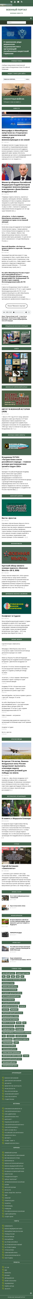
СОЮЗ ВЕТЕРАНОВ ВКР (10, 1127)
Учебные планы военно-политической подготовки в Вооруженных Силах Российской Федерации (16, 67)
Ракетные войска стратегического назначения (17, 1032)
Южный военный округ (10, 1065)
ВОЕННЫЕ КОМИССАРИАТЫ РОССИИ (14, 1168)
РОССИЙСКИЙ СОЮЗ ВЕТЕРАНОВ (13, 1132)
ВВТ (8, 976)
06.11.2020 (5, 926)
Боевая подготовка (23, 973)
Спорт (16, 1042)
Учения (26, 1056)
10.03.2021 (13, 952)
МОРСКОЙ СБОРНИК (10, 1187)
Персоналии (19, 1026)
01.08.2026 (6, 520)
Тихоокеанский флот (9, 1049)
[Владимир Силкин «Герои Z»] (24, 367)
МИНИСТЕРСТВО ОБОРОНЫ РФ (12, 1086)
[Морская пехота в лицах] (24, 373)
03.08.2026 (6, 618)
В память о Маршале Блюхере (16, 818)
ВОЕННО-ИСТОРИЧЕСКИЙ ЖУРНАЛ (13, 1163)
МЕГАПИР (7, 1138)
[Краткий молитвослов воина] (8, 356)
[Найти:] (16, 22)
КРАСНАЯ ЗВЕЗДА (9, 1236)
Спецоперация (7, 1042)
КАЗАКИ (6, 1184)
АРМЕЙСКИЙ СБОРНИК (10, 1152)
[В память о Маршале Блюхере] (16, 808)
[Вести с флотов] (16, 507)
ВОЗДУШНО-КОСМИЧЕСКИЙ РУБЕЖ (14, 1171)
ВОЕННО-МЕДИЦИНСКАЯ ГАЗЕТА (13, 1228)
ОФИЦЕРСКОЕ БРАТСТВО (11, 1143)
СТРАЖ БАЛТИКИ (9, 1250)
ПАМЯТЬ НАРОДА (9, 1286)
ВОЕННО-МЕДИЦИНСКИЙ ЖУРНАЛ (13, 1166)
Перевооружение (8, 1026)
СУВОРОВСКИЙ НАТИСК (11, 1252)
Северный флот (21, 1036)
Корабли (22, 1006)
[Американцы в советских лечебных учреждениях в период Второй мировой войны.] (8, 373)
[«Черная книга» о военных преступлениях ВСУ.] (16, 367)
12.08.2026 (6, 142)
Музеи (19, 1023)
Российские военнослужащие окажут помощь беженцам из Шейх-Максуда (20, 948)
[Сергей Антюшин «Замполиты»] (16, 855)
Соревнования (7, 1039)
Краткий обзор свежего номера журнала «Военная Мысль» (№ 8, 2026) (15, 567)
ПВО (24, 1023)
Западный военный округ (11, 1003)
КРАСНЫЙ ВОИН (8, 1239)
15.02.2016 (13, 907)
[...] (20, 102)
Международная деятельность (12, 1013)
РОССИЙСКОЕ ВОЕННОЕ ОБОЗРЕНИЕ (14, 1211)
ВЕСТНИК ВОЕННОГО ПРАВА (12, 1158)
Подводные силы (8, 1029)
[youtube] (14, 2)
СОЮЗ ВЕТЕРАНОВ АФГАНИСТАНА (13, 1124)
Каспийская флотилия (10, 1006)
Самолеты (10, 1036)
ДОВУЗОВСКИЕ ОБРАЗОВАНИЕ (12, 1080)
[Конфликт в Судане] (16, 605)
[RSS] (21, 2)
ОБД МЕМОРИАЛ (9, 1283)
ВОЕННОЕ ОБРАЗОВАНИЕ (11, 1078)
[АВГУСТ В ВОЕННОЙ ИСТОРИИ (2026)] (16, 398)
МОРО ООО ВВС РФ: (10, 1130)
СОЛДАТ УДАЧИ (8, 1216)
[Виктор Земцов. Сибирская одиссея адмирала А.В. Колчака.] (24, 356)
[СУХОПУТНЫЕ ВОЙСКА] (16, 89)
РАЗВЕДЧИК (7, 1208)
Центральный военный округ (12, 1059)
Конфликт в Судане (11, 616)
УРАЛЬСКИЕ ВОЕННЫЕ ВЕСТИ (12, 1255)
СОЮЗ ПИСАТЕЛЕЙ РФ (10, 1096)
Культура (5, 1009)
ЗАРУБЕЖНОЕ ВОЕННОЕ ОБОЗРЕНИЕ (14, 1182)
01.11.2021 (13, 899)
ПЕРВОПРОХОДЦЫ (16, 932)
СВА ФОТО (7, 1289)
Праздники (19, 1029)
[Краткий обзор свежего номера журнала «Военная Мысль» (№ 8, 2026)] (16, 555)
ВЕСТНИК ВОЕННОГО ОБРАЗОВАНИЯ (14, 1155)
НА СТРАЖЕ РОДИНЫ (10, 1247)
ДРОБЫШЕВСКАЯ (9, 1278)
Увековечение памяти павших (12, 1056)
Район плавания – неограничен (11, 715)
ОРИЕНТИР (7, 1198)
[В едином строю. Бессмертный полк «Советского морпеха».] (8, 361)
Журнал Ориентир (8, 999)
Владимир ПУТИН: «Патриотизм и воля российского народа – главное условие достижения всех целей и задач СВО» (16, 462)
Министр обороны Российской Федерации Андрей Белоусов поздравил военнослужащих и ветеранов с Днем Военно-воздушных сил (16, 187)
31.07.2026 (6, 414)
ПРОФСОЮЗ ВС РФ (9, 1088)
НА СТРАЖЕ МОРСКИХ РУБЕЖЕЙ (13, 1244)
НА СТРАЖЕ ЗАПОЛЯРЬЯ (11, 1242)
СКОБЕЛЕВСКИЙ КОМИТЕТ (11, 1094)
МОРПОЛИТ (7, 1119)
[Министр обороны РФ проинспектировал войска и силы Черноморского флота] (11, 337)
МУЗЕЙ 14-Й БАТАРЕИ (10, 1281)
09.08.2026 (6, 469)
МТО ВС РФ (7, 1190)
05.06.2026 (6, 821)
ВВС (4, 976)
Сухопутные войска (9, 1046)
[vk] (11, 2)
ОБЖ (5, 1195)
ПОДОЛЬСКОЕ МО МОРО (11, 1122)
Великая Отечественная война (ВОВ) (14, 980)
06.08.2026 (6, 284)
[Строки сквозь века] (12, 379)
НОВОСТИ (16, 108)
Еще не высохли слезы (17, 906)
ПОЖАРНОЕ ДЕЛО (9, 1200)
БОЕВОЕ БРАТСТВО (9, 1135)
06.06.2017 (13, 934)
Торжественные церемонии (11, 1052)
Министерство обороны (10, 1019)
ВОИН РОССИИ (8, 1174)
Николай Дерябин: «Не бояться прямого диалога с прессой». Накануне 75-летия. (16, 248)
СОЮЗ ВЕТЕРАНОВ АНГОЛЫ (12, 1111)
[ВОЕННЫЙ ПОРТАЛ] (16, 5)
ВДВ (13, 976)
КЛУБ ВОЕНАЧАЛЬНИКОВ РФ (12, 1108)
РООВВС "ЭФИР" (9, 1140)
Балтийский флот (8, 973)
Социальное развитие (21, 1039)
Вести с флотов (9, 518)
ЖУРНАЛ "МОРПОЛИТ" (10, 1179)
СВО (4, 1036)
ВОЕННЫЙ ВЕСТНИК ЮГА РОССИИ (13, 1231)
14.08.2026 (6, 871)
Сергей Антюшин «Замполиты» (11, 644)
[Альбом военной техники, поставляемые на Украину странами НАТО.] (16, 361)
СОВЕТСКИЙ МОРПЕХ (10, 1214)
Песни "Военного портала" (16, 306)
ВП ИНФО (7, 1275)
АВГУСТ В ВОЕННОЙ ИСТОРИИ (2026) (16, 410)
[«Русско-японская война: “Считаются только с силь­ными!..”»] (8, 367)
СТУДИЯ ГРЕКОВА (9, 1099)
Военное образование (9, 990)
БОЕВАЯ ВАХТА (8, 1226)
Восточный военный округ (11, 996)
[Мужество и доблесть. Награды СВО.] (16, 356)
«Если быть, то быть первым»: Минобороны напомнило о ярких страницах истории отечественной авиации (15, 219)
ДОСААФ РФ (7, 1083)
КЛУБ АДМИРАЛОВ (9, 1114)
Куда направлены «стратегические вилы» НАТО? (20, 958)
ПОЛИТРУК (7, 1203)
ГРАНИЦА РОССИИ (9, 1234)
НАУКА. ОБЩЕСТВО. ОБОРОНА (12, 1192)
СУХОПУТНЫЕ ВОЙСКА (14, 99)
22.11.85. (6, 1267)
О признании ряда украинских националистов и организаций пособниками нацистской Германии (16, 48)
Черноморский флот (9, 1062)
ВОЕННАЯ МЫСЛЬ (9, 1160)
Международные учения (10, 1016)
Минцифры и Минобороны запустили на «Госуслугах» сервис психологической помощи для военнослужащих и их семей (16, 135)
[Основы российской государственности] (24, 361)
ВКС (22, 976)
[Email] (18, 2)
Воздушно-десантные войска (12, 993)
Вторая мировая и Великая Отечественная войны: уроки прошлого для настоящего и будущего (20, 922)
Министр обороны (8, 1023)
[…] (15, 429)
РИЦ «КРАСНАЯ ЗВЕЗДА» (11, 1091)
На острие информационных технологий (19, 896)
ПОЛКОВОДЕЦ (8, 1206)
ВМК (5, 1270)
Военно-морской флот (10, 986)
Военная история (8, 983)
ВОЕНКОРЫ (7, 1273)
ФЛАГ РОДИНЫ (8, 1258)
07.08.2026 (6, 252)
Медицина (14, 1009)
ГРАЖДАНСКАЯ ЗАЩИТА (11, 1176)
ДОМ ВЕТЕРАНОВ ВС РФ (11, 1116)
